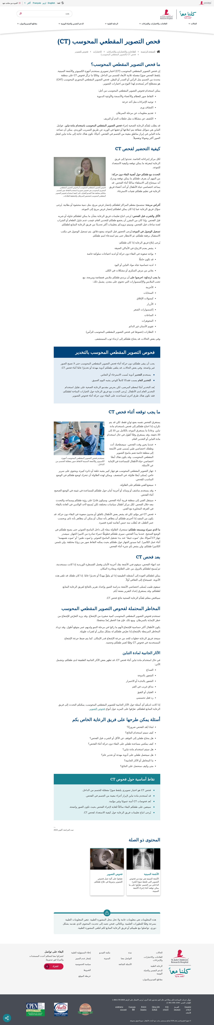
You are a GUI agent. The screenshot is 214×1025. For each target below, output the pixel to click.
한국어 (143, 1007)
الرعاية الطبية (112, 24)
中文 (167, 1007)
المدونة (107, 958)
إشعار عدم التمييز (83, 958)
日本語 (154, 1010)
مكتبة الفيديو (104, 952)
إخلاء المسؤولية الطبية (81, 952)
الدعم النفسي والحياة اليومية (72, 24)
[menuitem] (53, 966)
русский (123, 1010)
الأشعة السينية (151, 874)
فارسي (188, 1012)
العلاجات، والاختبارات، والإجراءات (154, 24)
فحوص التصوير (81, 51)
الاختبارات (97, 51)
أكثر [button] (28, 3)
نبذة (130, 952)
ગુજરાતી (165, 1010)
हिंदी (133, 1010)
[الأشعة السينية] (143, 872)
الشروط (87, 970)
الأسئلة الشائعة (125, 964)
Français (37, 3)
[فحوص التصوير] (107, 872)
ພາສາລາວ (119, 1007)
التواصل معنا (126, 958)
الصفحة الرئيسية (148, 51)
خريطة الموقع (85, 976)
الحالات (194, 24)
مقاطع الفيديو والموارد (28, 24)
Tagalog (143, 1010)
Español (188, 1007)
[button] (80, 171)
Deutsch (177, 1010)
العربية (176, 1007)
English (51, 3)
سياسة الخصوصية (83, 964)
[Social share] (7, 1018)
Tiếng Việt (156, 1007)
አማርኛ (188, 1010)
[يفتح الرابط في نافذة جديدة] (84, 1009)
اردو (44, 3)
